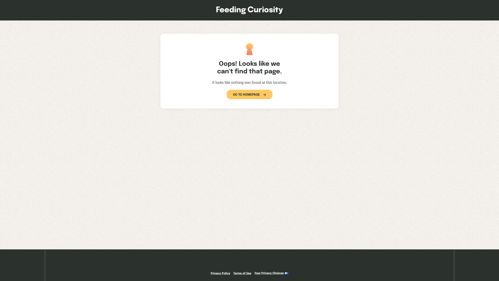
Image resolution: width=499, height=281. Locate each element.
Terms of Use (242, 273)
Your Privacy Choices (269, 273)
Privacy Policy (220, 273)
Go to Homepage (246, 94)
